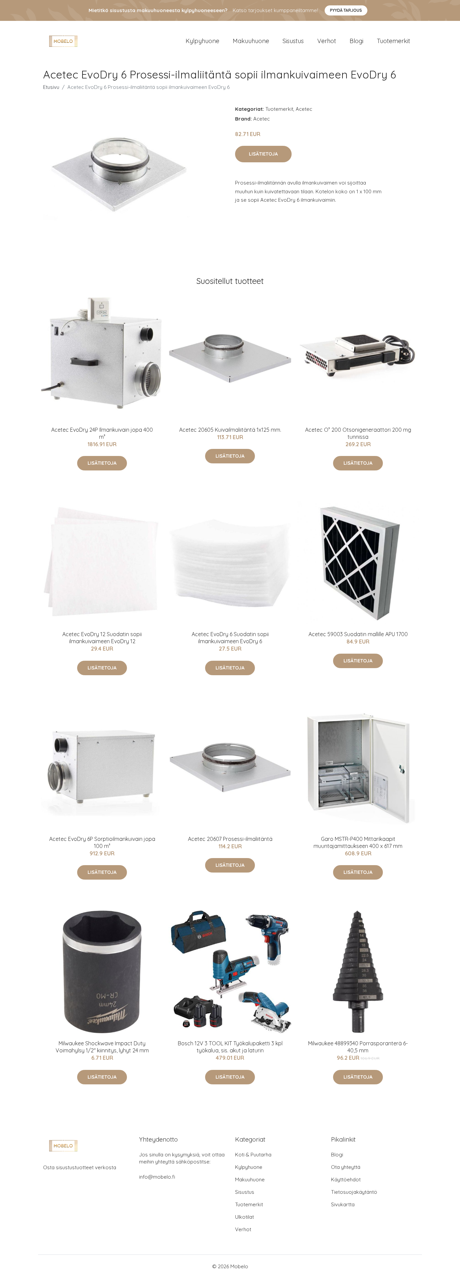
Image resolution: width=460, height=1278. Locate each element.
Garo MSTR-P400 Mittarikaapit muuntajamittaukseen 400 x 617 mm (358, 842)
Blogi (356, 41)
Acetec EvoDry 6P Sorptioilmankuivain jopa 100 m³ (102, 842)
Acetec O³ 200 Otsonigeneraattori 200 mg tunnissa (358, 433)
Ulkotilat (244, 1217)
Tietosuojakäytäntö (354, 1192)
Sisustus (293, 41)
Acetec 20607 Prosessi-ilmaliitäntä (230, 838)
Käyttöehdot (346, 1179)
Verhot (326, 41)
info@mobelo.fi (157, 1177)
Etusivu (51, 87)
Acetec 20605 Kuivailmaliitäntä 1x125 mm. (230, 429)
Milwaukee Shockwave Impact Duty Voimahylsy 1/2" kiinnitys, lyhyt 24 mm (102, 1047)
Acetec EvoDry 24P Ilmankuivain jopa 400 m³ (102, 433)
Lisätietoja (263, 154)
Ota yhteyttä (345, 1167)
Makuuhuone (251, 41)
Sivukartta (343, 1204)
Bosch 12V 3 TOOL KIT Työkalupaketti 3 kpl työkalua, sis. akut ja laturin (230, 1047)
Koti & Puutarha (253, 1154)
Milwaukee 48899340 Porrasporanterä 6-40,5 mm (358, 1047)
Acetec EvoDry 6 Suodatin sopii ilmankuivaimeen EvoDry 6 (230, 638)
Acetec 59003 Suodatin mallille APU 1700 (358, 634)
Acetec (304, 109)
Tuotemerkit (393, 41)
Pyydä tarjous (346, 10)
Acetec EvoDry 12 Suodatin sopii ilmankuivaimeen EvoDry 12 (102, 638)
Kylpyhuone (202, 41)
